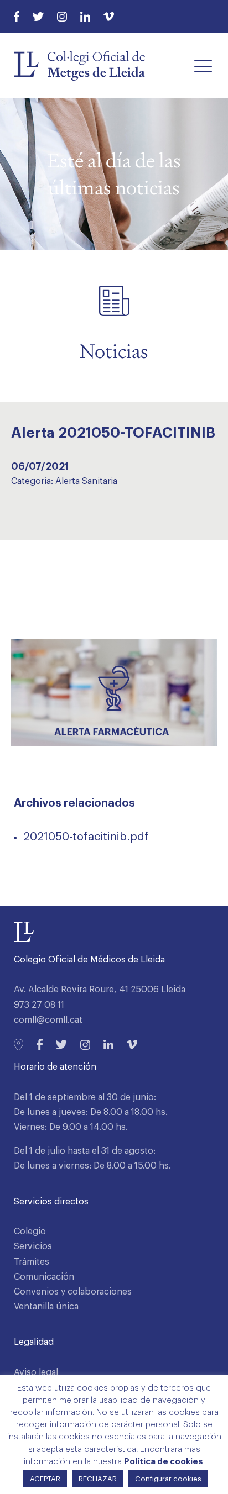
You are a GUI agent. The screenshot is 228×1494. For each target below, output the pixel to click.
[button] (203, 66)
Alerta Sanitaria (86, 481)
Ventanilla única (46, 1306)
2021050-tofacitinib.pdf (86, 837)
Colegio (30, 1231)
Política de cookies (163, 1462)
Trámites (31, 1262)
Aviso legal (36, 1372)
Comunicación (44, 1276)
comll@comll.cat (48, 1020)
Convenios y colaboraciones (73, 1291)
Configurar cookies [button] (168, 1478)
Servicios (33, 1246)
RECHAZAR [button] (98, 1478)
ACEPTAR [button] (45, 1478)
